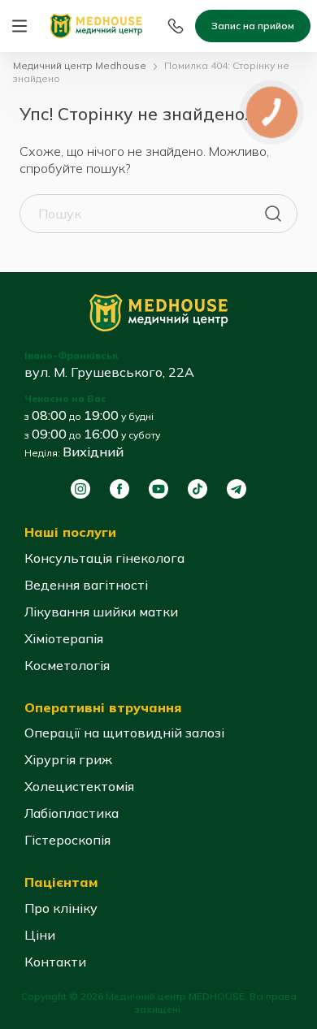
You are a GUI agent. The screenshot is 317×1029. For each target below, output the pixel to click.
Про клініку (61, 908)
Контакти (55, 961)
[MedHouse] (96, 24)
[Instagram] (80, 489)
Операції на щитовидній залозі (124, 732)
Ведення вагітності (86, 585)
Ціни (39, 935)
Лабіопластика (71, 813)
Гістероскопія (67, 840)
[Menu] (20, 26)
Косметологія (67, 665)
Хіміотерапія (63, 638)
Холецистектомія (79, 786)
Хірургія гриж (68, 759)
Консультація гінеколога (104, 558)
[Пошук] (273, 213)
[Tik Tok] (197, 489)
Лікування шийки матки (101, 611)
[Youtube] (158, 489)
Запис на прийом (252, 25)
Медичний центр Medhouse (79, 65)
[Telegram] (236, 489)
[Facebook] (119, 489)
